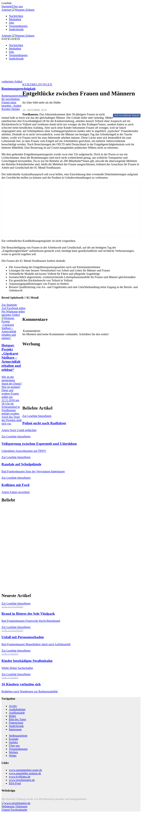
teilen (126, 115)
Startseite (6, 6)
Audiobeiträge (17, 709)
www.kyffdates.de (19, 776)
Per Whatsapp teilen (13, 311)
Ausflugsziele (17, 712)
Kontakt (13, 739)
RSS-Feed (15, 783)
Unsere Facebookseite (14, 809)
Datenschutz (16, 722)
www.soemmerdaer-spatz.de (25, 770)
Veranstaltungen (18, 26)
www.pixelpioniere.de (22, 780)
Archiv (13, 706)
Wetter (12, 755)
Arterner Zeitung (17, 9)
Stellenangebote (18, 735)
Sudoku (13, 742)
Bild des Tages (17, 719)
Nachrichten (16, 16)
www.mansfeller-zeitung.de (25, 773)
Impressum (15, 729)
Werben (13, 752)
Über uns (17, 6)
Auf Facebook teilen (13, 308)
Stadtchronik (16, 29)
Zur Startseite (9, 304)
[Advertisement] (71, 71)
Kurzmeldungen (37, 84)
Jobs (11, 22)
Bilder (12, 716)
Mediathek (15, 19)
